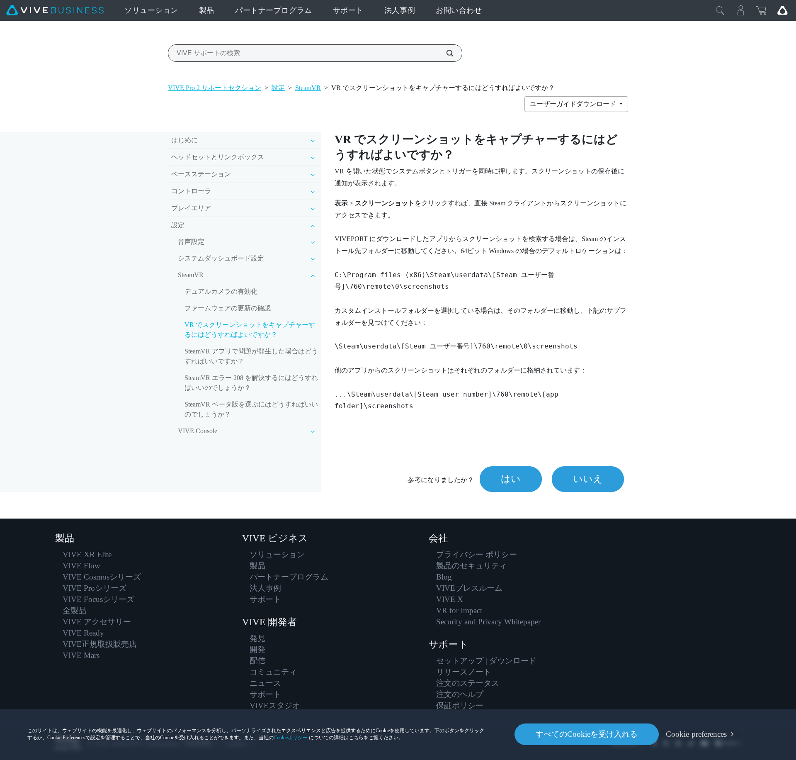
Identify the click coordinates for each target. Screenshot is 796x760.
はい (511, 479)
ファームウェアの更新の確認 (227, 308)
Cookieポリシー (291, 738)
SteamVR (308, 87)
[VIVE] (55, 10)
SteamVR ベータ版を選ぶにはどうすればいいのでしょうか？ (251, 409)
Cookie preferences (696, 734)
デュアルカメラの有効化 (220, 291)
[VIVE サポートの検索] (445, 53)
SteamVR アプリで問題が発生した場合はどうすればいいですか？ (251, 356)
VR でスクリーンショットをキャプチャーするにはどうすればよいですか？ (249, 329)
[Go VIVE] (782, 10)
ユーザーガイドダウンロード (574, 103)
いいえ (588, 479)
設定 (278, 87)
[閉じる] (720, 10)
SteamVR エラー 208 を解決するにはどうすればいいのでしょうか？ (251, 382)
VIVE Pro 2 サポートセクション (214, 87)
